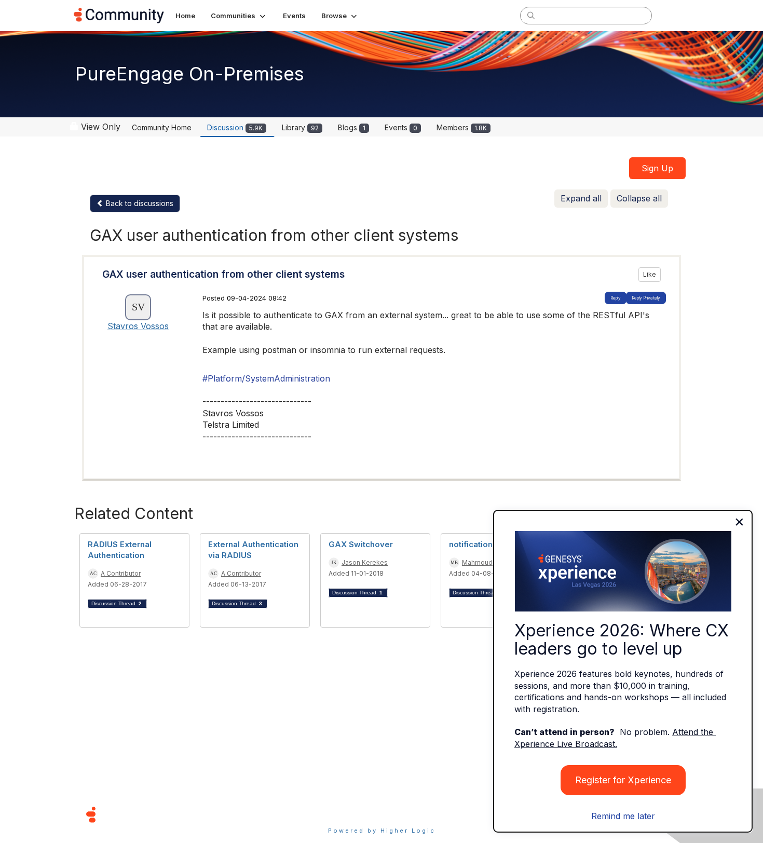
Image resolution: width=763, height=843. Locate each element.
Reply (615, 298)
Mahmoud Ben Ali (488, 562)
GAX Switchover (361, 544)
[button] (239, 15)
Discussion (235, 127)
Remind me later (623, 816)
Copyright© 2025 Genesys (162, 814)
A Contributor (121, 573)
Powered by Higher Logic (381, 830)
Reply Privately (646, 298)
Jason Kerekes (365, 562)
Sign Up (657, 168)
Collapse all (639, 198)
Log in (675, 15)
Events (401, 127)
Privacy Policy (415, 814)
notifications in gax (486, 544)
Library (300, 127)
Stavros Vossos (138, 326)
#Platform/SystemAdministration (266, 378)
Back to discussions (138, 203)
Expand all (581, 198)
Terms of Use (344, 814)
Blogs (351, 127)
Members (462, 127)
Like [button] (649, 274)
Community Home (162, 127)
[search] (531, 15)
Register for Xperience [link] (623, 779)
